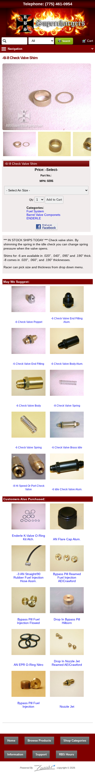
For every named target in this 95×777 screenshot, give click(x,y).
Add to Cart (54, 199)
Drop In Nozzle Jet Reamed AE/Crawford (67, 662)
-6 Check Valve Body (28, 405)
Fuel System (35, 211)
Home (11, 740)
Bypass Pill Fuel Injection (28, 704)
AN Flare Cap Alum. (67, 539)
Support (41, 754)
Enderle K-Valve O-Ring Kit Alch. (28, 537)
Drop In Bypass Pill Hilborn (67, 621)
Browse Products (39, 740)
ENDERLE (34, 218)
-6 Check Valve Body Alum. (67, 363)
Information (15, 754)
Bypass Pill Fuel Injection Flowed (28, 621)
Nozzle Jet (67, 706)
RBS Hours (66, 754)
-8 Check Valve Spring (66, 405)
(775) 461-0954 (58, 4)
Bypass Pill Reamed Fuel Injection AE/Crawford (67, 577)
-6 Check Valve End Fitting (28, 363)
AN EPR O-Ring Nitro (28, 664)
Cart (89, 41)
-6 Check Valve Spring (28, 447)
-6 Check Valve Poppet (28, 322)
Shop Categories (74, 740)
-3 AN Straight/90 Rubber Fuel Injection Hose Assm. (28, 577)
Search (66, 41)
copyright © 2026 (47, 767)
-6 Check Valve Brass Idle (66, 447)
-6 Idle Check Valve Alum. (67, 489)
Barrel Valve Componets (43, 214)
